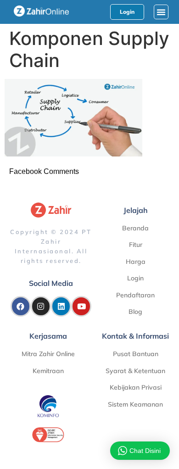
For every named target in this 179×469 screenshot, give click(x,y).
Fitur (135, 244)
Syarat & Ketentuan (135, 371)
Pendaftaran (135, 295)
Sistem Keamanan (135, 404)
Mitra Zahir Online (48, 354)
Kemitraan (48, 371)
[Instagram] (41, 306)
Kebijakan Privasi (136, 387)
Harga (135, 261)
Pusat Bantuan (135, 354)
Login (135, 278)
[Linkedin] (61, 306)
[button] (161, 12)
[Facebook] (21, 306)
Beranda (135, 228)
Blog (135, 311)
